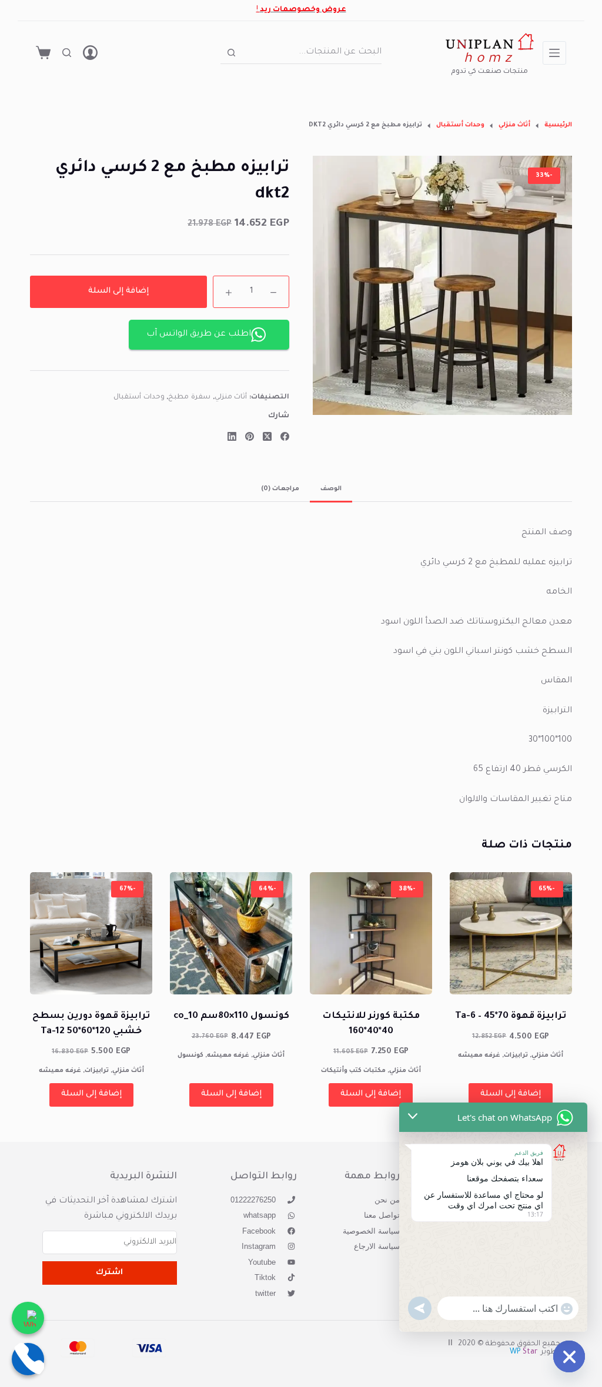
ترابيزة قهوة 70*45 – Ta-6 (510, 1016)
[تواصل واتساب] (28, 1318)
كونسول (190, 1055)
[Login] (90, 52)
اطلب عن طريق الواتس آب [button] (198, 334)
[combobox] (312, 52)
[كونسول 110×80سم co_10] (231, 933)
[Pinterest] (249, 436)
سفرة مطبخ (189, 397)
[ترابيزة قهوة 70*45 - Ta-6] (511, 933)
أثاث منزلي (231, 397)
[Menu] (554, 53)
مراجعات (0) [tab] (280, 489)
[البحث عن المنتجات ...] (66, 52)
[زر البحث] (231, 52)
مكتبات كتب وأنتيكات (353, 1070)
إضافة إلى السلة (118, 291)
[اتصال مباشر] (28, 1359)
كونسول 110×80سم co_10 (231, 1016)
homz (489, 59)
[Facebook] (284, 436)
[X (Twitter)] (267, 436)
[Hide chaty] (569, 1356)
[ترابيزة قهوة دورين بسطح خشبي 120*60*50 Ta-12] (91, 933)
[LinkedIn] (232, 436)
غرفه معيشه (479, 1055)
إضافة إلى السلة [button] (510, 1094)
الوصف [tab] (331, 489)
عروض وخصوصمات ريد (303, 10)
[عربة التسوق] (43, 52)
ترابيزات (516, 1055)
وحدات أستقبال (139, 397)
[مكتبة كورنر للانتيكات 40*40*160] (371, 933)
